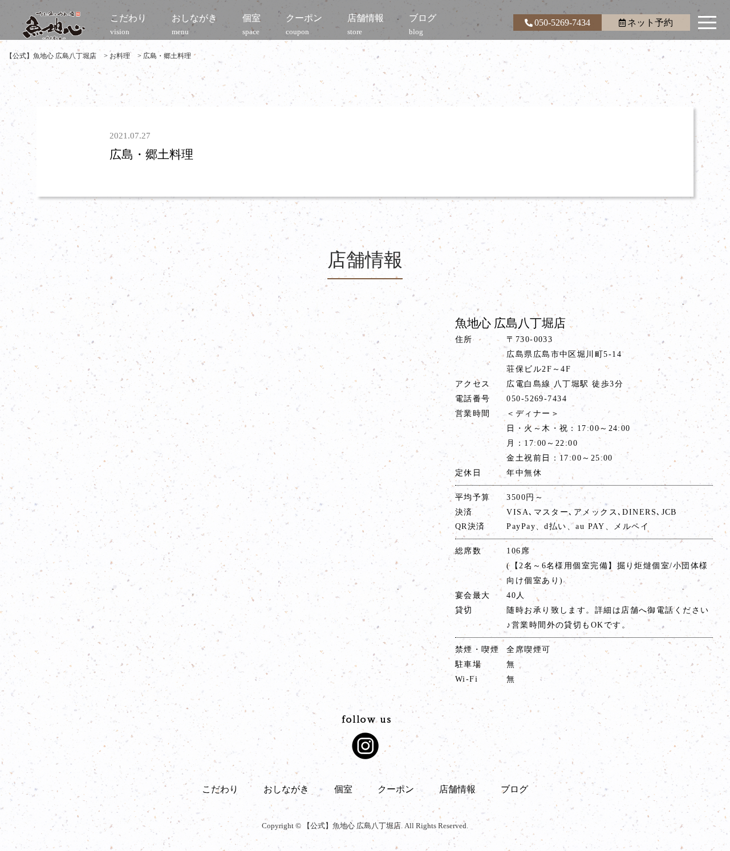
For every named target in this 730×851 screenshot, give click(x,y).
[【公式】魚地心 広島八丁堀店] (54, 25)
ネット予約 (650, 22)
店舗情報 (457, 789)
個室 (343, 789)
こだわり (220, 789)
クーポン (396, 789)
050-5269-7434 (562, 22)
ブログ (514, 789)
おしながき (286, 789)
